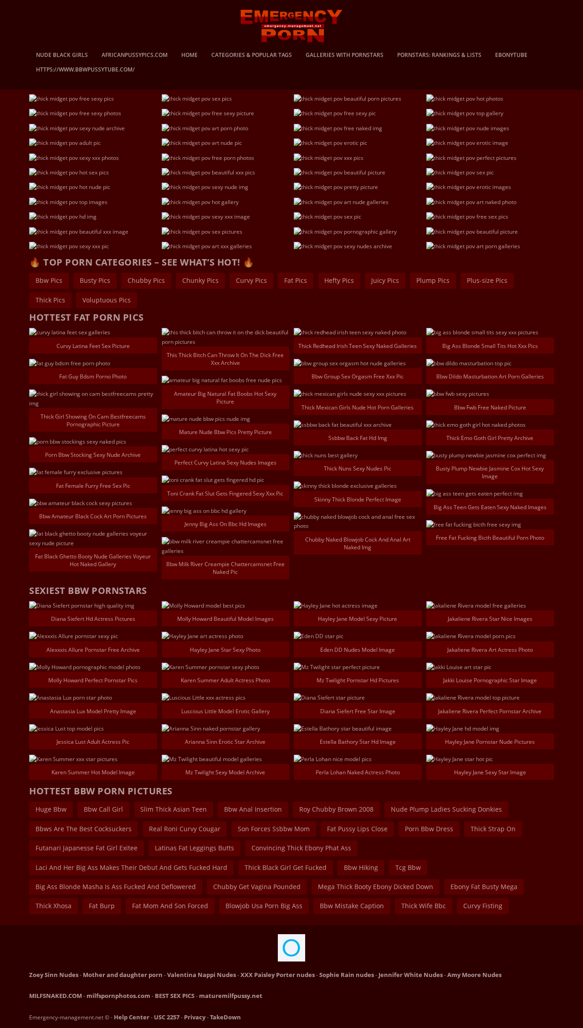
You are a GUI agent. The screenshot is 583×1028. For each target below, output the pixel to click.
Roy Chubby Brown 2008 (336, 809)
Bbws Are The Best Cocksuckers (84, 828)
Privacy (194, 1017)
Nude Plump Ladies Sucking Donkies (446, 809)
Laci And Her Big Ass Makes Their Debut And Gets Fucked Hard (131, 867)
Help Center (131, 1017)
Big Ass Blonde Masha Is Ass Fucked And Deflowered (116, 886)
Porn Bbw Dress (429, 828)
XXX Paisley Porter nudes (277, 975)
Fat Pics (295, 280)
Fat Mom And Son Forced (170, 905)
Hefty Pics (339, 280)
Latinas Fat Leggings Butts (194, 848)
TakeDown (225, 1017)
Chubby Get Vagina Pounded (257, 886)
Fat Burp (102, 905)
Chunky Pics (200, 280)
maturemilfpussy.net (230, 996)
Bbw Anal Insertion (253, 809)
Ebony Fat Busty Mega (483, 886)
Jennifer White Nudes (410, 975)
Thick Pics (50, 300)
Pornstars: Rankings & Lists (439, 55)
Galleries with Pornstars (345, 55)
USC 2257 (166, 1017)
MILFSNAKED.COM (55, 996)
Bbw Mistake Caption (352, 905)
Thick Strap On (493, 828)
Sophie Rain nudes (346, 975)
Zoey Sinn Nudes (53, 975)
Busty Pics (95, 280)
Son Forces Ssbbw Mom (274, 828)
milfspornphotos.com (118, 996)
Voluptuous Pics (106, 300)
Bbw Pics (49, 280)
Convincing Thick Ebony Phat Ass (301, 848)
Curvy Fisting (482, 905)
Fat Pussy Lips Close (357, 828)
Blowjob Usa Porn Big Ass (263, 905)
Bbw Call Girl (103, 809)
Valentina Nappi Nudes (201, 975)
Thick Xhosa (54, 905)
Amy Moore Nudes (474, 975)
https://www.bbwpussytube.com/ (85, 70)
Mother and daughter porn (123, 975)
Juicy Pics (385, 280)
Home (189, 55)
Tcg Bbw (408, 867)
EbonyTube (511, 55)
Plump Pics (433, 280)
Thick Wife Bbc (423, 905)
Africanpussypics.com (135, 55)
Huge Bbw (51, 809)
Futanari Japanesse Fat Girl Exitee (87, 848)
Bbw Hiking (361, 867)
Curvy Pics (251, 280)
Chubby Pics (146, 280)
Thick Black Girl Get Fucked (286, 867)
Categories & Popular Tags (251, 55)
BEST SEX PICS (174, 996)
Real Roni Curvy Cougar (184, 828)
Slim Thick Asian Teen (173, 809)
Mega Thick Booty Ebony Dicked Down (375, 886)
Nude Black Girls (62, 55)
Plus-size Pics (487, 280)
